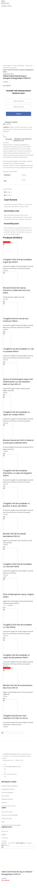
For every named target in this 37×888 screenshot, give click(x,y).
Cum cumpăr (5, 796)
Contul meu (4, 838)
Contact (3, 841)
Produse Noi (6, 266)
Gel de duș (13, 268)
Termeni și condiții (6, 812)
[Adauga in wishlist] (3, 885)
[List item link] (18, 771)
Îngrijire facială (15, 388)
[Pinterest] (20, 748)
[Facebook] (4, 748)
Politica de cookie (6, 818)
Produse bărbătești (18, 65)
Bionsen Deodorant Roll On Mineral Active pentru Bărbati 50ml (18, 441)
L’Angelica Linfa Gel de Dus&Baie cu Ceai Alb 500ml (17, 565)
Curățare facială (25, 388)
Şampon (30, 692)
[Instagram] (10, 748)
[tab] (9, 139)
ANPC (3, 822)
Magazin (4, 834)
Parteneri (4, 802)
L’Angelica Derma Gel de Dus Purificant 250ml (15, 319)
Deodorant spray (8, 297)
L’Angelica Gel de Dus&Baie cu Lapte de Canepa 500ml (16, 413)
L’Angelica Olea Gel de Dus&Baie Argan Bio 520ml (17, 260)
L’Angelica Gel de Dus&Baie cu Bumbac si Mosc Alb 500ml (16, 504)
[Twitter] (15, 748)
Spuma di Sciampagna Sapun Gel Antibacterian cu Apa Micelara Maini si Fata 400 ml (18, 381)
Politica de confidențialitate (9, 815)
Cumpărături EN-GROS (8, 789)
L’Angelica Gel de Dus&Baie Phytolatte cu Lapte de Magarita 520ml (17, 473)
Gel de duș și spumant (9, 68)
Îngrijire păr (6, 694)
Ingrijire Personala (16, 266)
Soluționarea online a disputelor (11, 825)
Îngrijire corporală (14, 127)
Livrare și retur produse (8, 806)
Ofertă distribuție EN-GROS (9, 786)
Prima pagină (7, 65)
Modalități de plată (7, 799)
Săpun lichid (6, 388)
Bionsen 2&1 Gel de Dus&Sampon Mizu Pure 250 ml (17, 686)
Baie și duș (29, 65)
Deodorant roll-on (28, 447)
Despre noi (4, 831)
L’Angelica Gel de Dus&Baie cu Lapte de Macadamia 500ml (16, 656)
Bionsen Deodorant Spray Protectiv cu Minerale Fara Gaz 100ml (16, 290)
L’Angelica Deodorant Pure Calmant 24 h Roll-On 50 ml (15, 716)
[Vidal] (4, 135)
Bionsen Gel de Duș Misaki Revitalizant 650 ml (14, 534)
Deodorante (18, 447)
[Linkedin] (25, 748)
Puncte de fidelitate (7, 792)
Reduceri (16, 603)
